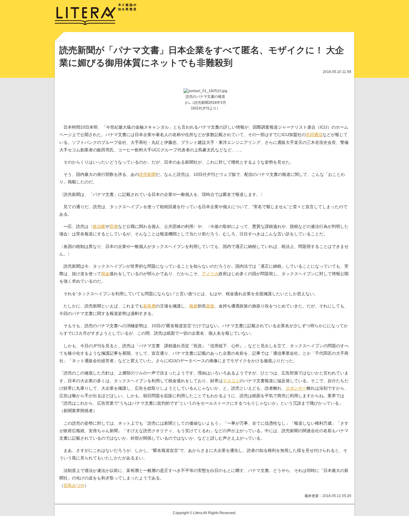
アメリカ (210, 273)
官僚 (114, 226)
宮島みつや (73, 485)
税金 (105, 273)
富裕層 (149, 306)
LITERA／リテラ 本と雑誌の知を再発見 (96, 14)
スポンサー (296, 388)
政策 (210, 306)
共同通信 (314, 134)
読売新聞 (147, 174)
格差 (193, 306)
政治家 (99, 226)
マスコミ (231, 380)
